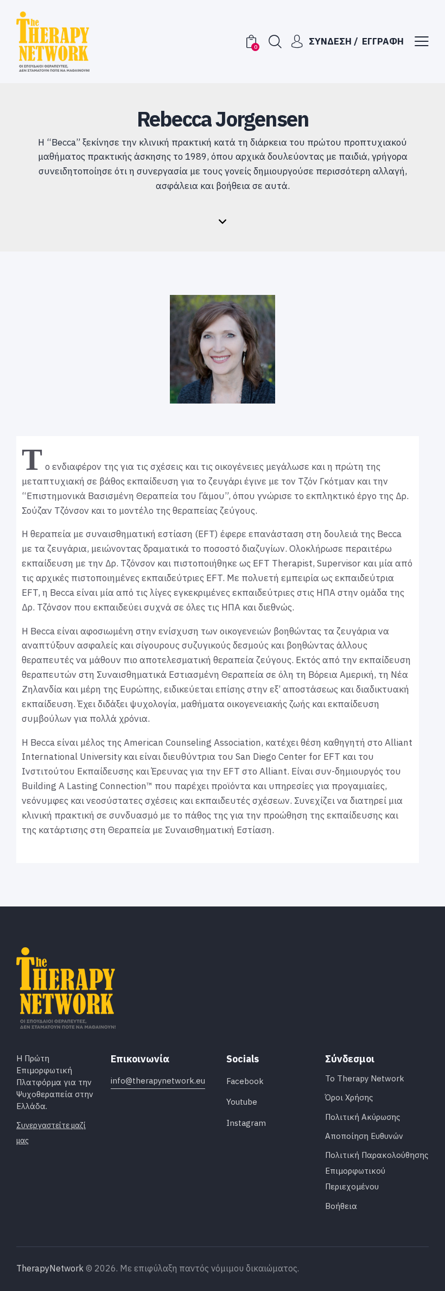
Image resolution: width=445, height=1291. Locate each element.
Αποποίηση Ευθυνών (364, 1136)
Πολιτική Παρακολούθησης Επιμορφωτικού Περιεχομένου (376, 1171)
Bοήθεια (341, 1206)
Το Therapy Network (364, 1078)
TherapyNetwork (50, 1268)
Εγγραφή (383, 41)
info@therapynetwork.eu (158, 1080)
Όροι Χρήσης (349, 1097)
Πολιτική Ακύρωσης (362, 1117)
